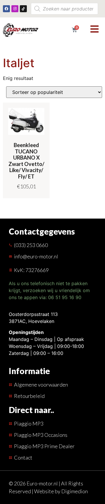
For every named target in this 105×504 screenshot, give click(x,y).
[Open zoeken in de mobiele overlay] (64, 9)
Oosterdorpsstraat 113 (33, 314)
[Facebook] (6, 8)
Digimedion (74, 491)
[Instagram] (14, 8)
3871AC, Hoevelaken (31, 321)
